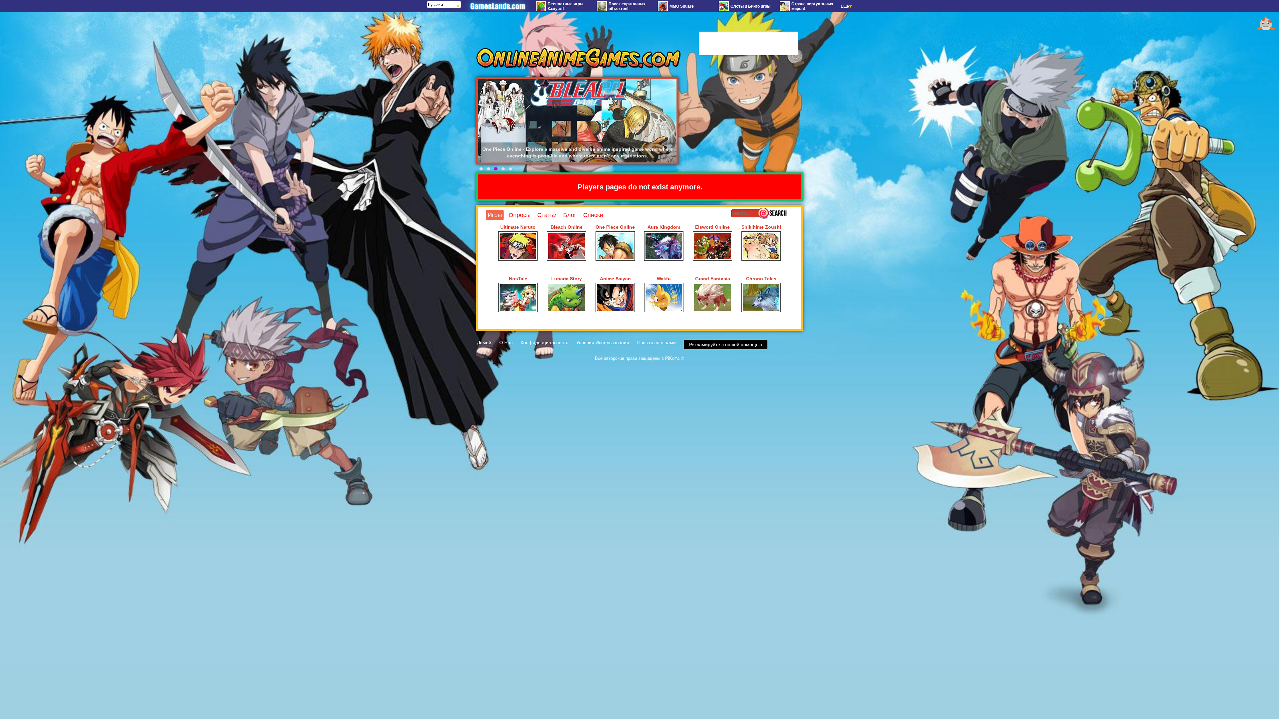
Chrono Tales (761, 278)
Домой (484, 342)
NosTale (518, 278)
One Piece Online (615, 227)
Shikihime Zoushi (761, 227)
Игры (495, 215)
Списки (593, 215)
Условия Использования (602, 342)
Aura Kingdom (663, 227)
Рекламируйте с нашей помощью (725, 344)
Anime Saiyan (615, 278)
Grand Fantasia (712, 278)
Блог (570, 215)
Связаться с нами (656, 342)
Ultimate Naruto (518, 227)
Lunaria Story (566, 278)
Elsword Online (712, 227)
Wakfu (664, 278)
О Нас (506, 342)
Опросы (520, 215)
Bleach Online (567, 227)
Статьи (547, 215)
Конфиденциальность (544, 342)
